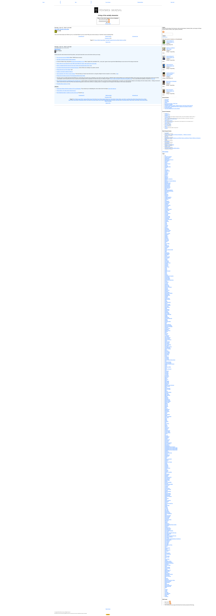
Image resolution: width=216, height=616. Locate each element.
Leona (165, 121)
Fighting (166, 265)
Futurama (167, 282)
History (166, 319)
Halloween (167, 312)
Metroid (137, 99)
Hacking (166, 311)
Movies (142, 99)
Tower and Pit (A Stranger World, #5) (170, 65)
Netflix (166, 415)
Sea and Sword (168, 489)
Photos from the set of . (63, 69)
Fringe (98, 99)
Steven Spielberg (168, 513)
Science (166, 487)
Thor (166, 546)
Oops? (166, 102)
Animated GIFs (168, 166)
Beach (166, 179)
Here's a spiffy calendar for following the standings (120, 78)
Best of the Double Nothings (170, 180)
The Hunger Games (169, 536)
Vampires (166, 564)
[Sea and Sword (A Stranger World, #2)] (164, 58)
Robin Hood (167, 480)
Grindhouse (167, 309)
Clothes (166, 211)
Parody (166, 438)
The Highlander (168, 533)
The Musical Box (168, 539)
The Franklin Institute (169, 530)
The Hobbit (167, 534)
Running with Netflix (169, 484)
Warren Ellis (167, 571)
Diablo (166, 235)
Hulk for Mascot (168, 324)
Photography (81, 100)
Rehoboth (167, 475)
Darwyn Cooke (168, 230)
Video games (142, 100)
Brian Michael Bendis (169, 191)
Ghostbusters (167, 295)
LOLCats (166, 372)
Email (166, 255)
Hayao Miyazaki (168, 314)
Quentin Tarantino (168, 472)
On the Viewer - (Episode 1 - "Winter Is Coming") (178, 134)
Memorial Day (167, 388)
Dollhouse (167, 245)
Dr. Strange (167, 246)
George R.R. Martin (168, 293)
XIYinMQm (166, 113)
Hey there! (167, 99)
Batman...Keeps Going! (169, 144)
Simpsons (167, 501)
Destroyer (167, 234)
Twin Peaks (167, 559)
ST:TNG (166, 508)
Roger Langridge (168, 482)
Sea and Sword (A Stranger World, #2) (170, 57)
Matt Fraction (167, 386)
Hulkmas (166, 327)
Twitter (166, 560)
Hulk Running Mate (168, 326)
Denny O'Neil (167, 233)
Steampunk (167, 511)
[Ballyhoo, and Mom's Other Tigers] (164, 49)
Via (90, 65)
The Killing (167, 537)
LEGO (166, 364)
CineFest (166, 208)
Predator (166, 465)
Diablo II (166, 237)
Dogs (166, 244)
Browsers (166, 192)
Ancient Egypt (167, 163)
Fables (166, 259)
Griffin (166, 139)
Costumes (167, 221)
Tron (165, 555)
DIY (165, 242)
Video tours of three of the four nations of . (69, 88)
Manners (166, 379)
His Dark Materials (168, 318)
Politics (166, 464)
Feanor (166, 119)
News (75, 100)
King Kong (167, 354)
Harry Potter (110, 99)
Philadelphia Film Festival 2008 (171, 447)
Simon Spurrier (168, 500)
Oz (165, 434)
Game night (167, 286)
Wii (165, 577)
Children (166, 204)
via (131, 78)
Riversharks (167, 479)
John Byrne (167, 343)
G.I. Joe (166, 283)
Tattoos (166, 522)
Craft (166, 222)
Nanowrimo (167, 411)
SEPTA (166, 492)
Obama (166, 426)
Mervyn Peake (167, 389)
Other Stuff (172, 2)
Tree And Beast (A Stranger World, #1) (170, 41)
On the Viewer (167, 432)
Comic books (167, 216)
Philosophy (167, 451)
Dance (166, 227)
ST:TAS (166, 507)
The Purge (167, 101)
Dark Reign (167, 229)
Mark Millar (167, 381)
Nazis (166, 413)
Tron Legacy (167, 556)
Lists (127, 99)
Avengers (167, 172)
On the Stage (167, 431)
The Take (166, 543)
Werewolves (167, 575)
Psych (166, 469)
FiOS (166, 267)
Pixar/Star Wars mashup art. (62, 83)
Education (167, 254)
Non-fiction (167, 423)
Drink (166, 248)
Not (98, 40)
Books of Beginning (169, 190)
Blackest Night (167, 182)
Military (166, 396)
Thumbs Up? (107, 38)
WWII (166, 587)
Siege (166, 499)
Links (122, 99)
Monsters (166, 398)
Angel (166, 164)
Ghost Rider (167, 294)
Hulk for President (168, 325)
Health (166, 315)
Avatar (79, 99)
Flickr (166, 271)
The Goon (167, 531)
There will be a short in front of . (66, 90)
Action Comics (167, 157)
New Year (167, 417)
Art (74, 99)
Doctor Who (92, 99)
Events (166, 258)
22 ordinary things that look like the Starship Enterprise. (68, 67)
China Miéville (167, 205)
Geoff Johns (167, 292)
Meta (166, 390)
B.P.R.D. (166, 174)
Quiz (166, 473)
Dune (166, 250)
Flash (166, 269)
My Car (166, 408)
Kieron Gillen (167, 352)
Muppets (166, 406)
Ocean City (167, 427)
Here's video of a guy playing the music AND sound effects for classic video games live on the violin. (77, 63)
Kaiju (166, 349)
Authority (166, 169)
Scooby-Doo (167, 488)
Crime (166, 224)
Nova (166, 424)
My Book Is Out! (168, 114)
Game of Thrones (168, 287)
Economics (167, 252)
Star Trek (111, 100)
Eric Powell (167, 257)
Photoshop (167, 455)
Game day (167, 285)
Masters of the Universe (169, 385)
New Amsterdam (168, 416)
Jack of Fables (167, 337)
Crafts (166, 223)
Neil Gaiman (167, 414)
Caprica (166, 196)
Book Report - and (183, 138)
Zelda (166, 595)
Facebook (167, 260)
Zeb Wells (167, 594)
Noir (165, 422)
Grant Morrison (168, 302)
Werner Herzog (168, 576)
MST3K (166, 404)
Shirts (166, 497)
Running (166, 483)
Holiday (117, 99)
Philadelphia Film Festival (170, 446)
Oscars (166, 433)
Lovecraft (166, 375)
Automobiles (167, 170)
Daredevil (167, 228)
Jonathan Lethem (168, 346)
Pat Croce (166, 116)
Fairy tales (167, 261)
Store (166, 514)
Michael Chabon (168, 392)
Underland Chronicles (169, 563)
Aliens (166, 162)
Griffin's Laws (167, 146)
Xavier (166, 591)
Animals (166, 165)
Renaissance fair (168, 477)
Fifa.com (153, 78)
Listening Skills (168, 366)
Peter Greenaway (168, 442)
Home (43, 2)
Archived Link (135, 36)
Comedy (166, 215)
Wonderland (167, 582)
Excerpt (167, 126)
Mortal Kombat (167, 401)
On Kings (166, 100)
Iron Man (166, 333)
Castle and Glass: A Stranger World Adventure (170, 74)
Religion (166, 476)
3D (165, 155)
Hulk (166, 323)
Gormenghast (167, 299)
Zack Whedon (167, 593)
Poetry (166, 463)
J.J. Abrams (167, 335)
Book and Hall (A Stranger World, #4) (170, 90)
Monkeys (166, 397)
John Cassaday (168, 344)
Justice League (168, 348)
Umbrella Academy (168, 562)
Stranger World (168, 515)
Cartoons (85, 99)
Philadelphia (167, 445)
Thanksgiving (167, 527)
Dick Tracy (167, 239)
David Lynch (167, 231)
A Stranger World (168, 156)
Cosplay (166, 220)
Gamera (166, 288)
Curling (166, 226)
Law (165, 360)
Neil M (165, 124)
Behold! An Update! (168, 104)
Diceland (166, 238)
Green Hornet (167, 304)
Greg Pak (166, 306)
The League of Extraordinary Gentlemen (173, 538)
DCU (166, 232)
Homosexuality (168, 321)
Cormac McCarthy (168, 219)
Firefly (166, 268)
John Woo (167, 345)
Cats (166, 200)
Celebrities (167, 201)
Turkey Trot (167, 557)
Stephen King (167, 512)
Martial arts (167, 383)
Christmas (167, 206)
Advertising (167, 158)
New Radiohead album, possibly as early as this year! (67, 92)
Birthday (166, 181)
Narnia (166, 412)
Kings (166, 355)
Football (166, 274)
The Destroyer (167, 529)
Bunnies (166, 194)
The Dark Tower (168, 528)
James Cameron (168, 339)
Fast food (166, 264)
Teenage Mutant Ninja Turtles (170, 524)
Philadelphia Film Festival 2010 (171, 449)
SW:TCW (166, 520)
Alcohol (166, 161)
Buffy (166, 193)
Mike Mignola (167, 395)
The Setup (167, 542)
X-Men (166, 590)
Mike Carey (167, 394)
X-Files (166, 589)
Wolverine (167, 579)
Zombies (166, 596)
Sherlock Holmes (168, 496)
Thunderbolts (167, 547)
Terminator (167, 525)
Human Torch (167, 328)
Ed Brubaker (167, 253)
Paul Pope (167, 440)
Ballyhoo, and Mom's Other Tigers (170, 48)
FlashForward (167, 270)
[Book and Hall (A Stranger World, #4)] (164, 91)
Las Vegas (167, 358)
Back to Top (108, 42)
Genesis (166, 291)
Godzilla (166, 296)
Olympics (166, 428)
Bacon (166, 175)
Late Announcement (168, 123)
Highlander (167, 317)
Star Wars (117, 100)
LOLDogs (167, 373)
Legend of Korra (168, 361)
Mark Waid (167, 382)
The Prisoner (167, 540)
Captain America (168, 197)
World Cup (122, 40)
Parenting (167, 437)
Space (166, 504)
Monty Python (167, 400)
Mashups (166, 384)
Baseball (166, 176)
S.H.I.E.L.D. (167, 485)
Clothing (166, 212)
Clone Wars (167, 210)
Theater (166, 545)
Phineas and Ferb (168, 452)
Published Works (140, 2)
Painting (166, 435)
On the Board (167, 430)
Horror (166, 322)
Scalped (166, 486)
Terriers (166, 526)
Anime (166, 167)
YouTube (166, 592)
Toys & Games (108, 2)
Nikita (166, 419)
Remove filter (108, 23)
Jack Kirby (167, 336)
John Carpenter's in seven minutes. (66, 73)
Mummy (166, 405)
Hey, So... (167, 136)
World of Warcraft (168, 585)
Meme (166, 387)
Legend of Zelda (168, 362)
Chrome (166, 207)
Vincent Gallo (167, 568)
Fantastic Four (167, 262)
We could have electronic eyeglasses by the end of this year (69, 80)
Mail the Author (108, 36)
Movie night (167, 402)
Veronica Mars (167, 565)
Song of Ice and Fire (169, 503)
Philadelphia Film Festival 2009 (171, 448)
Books (166, 189)
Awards (166, 173)
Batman (166, 177)
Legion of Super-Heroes (169, 363)
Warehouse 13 (167, 570)
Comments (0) (81, 36)
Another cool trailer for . (65, 71)
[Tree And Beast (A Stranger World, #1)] (164, 42)
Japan (166, 340)
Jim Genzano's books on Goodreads (172, 39)
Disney (166, 241)
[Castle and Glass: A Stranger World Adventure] (164, 74)
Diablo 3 (166, 236)
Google (166, 297)
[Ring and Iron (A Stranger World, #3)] (164, 83)
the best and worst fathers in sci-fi (77, 61)
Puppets (166, 471)
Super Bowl (167, 517)
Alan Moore (167, 160)
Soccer (96, 40)
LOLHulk (166, 374)
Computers (167, 218)
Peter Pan (167, 444)
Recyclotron (57, 49)
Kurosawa (167, 356)
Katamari (166, 350)
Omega (166, 429)
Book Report (167, 188)
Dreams (166, 247)
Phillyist (166, 450)
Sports (101, 40)
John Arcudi (167, 342)
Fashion (166, 263)
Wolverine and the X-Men (170, 580)
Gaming (166, 289)
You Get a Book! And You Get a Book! (172, 108)
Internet (166, 331)
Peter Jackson (167, 443)
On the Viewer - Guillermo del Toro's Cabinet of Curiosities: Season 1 (178, 106)
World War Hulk (168, 586)
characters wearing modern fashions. (66, 59)
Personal (166, 441)
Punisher (166, 470)
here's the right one (112, 88)
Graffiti (166, 301)
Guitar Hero (167, 310)
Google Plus (167, 298)
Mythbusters (167, 409)
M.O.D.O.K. (167, 376)
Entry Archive (165, 151)
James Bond (167, 338)
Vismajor (166, 127)
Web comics (167, 573)
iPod (166, 332)
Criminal (166, 225)
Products (166, 467)
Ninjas (166, 420)
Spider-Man (167, 505)
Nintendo (166, 421)
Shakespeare (167, 495)
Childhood (167, 203)
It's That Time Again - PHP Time (171, 103)
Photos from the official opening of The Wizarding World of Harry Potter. (71, 75)
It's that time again (168, 107)
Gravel (166, 303)
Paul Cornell (167, 439)
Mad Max (166, 377)
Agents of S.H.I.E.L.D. (169, 159)
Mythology (167, 410)
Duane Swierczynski (169, 249)
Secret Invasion (168, 491)
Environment (167, 256)
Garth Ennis (167, 290)
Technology (124, 100)
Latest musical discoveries (170, 359)
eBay (166, 251)
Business (166, 195)
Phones (166, 453)
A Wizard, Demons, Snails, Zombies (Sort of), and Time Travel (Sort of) (179, 105)
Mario (132, 99)
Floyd (166, 272)
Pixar (87, 100)
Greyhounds (167, 307)
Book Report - (169, 120)
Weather (166, 572)
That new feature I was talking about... (172, 148)
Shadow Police (168, 494)
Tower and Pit (167, 549)
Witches (166, 578)
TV (165, 558)
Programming (167, 468)
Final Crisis (167, 266)
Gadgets (104, 99)
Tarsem (166, 521)
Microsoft (166, 393)
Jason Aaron (167, 341)
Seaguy (166, 490)
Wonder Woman (168, 581)
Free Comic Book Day (169, 280)
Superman (167, 518)
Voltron (166, 569)
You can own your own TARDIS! (63, 57)
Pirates (166, 456)
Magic (166, 378)
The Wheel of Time (168, 544)
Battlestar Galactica (168, 178)
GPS (166, 300)
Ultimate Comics (168, 561)
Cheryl (166, 118)
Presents (166, 466)
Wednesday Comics (169, 574)
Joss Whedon (167, 347)
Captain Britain (168, 198)
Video (136, 100)
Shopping (167, 498)
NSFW (166, 425)
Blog (75, 2)
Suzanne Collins (168, 519)
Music (70, 100)
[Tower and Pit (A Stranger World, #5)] (164, 66)
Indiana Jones (167, 330)
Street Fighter (167, 516)
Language (167, 357)
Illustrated (167, 329)
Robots (166, 481)
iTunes (166, 334)
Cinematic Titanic (168, 209)
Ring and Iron (167, 478)
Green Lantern (167, 305)
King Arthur (167, 353)
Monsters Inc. (167, 399)
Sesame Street (168, 493)
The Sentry (167, 541)
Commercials (167, 217)
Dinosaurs (167, 240)
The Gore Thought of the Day (170, 532)
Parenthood (167, 436)
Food (166, 273)
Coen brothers (167, 213)
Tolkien (130, 100)
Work (166, 583)
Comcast (166, 214)
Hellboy (166, 316)
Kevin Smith (167, 351)
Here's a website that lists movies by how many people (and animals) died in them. (73, 65)
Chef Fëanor (167, 202)
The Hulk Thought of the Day (62, 29)
